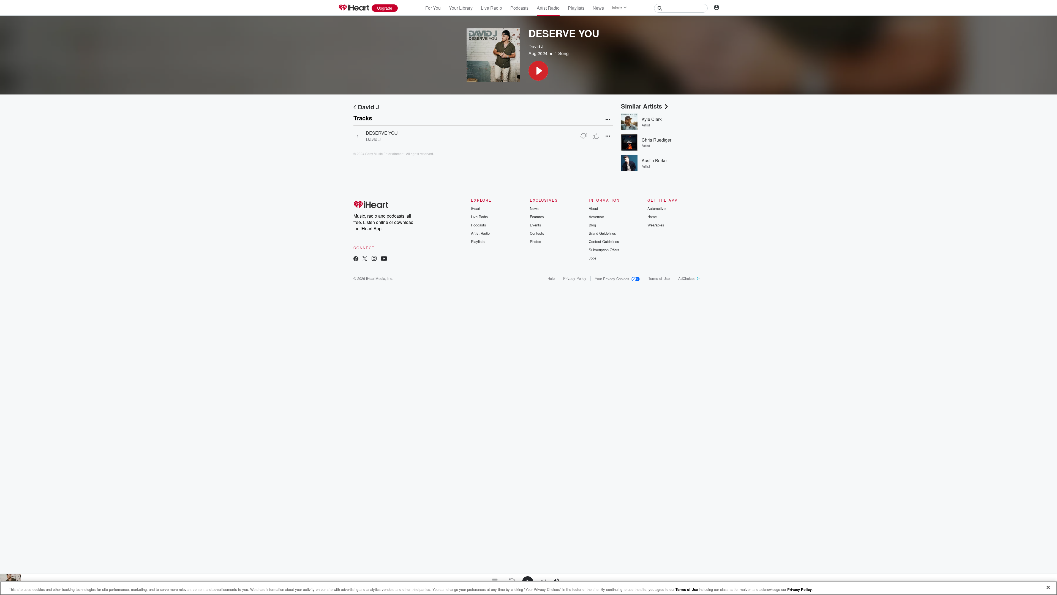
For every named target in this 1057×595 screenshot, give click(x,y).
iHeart (475, 208)
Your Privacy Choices (612, 278)
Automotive (656, 208)
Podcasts (519, 8)
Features (537, 216)
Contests (537, 233)
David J (535, 46)
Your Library (461, 8)
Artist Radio (548, 8)
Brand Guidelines (602, 233)
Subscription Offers (604, 249)
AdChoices (687, 278)
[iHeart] (353, 7)
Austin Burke (654, 160)
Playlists (576, 8)
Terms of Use (659, 278)
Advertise (596, 216)
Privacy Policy (574, 278)
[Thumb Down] (584, 136)
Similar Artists (641, 106)
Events (535, 225)
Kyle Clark (652, 119)
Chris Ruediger (656, 140)
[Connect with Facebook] (355, 259)
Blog (592, 225)
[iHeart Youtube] (384, 259)
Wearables (655, 225)
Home (652, 216)
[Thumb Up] (596, 136)
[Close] (1048, 588)
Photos (535, 241)
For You (433, 8)
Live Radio (491, 8)
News (598, 8)
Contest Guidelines (604, 241)
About (593, 208)
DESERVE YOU (382, 133)
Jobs (592, 258)
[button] (538, 71)
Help (551, 278)
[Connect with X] (365, 259)
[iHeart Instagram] (374, 259)
